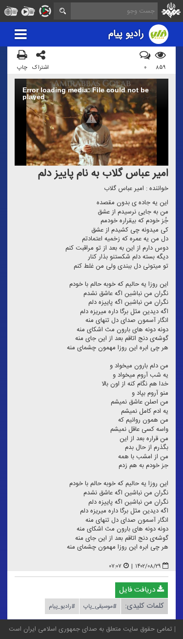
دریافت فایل (138, 590)
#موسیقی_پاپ (100, 606)
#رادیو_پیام (62, 606)
